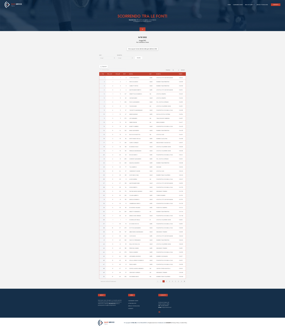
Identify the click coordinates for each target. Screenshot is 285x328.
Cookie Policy (183, 322)
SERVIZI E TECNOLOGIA (134, 306)
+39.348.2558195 (164, 305)
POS (103, 74)
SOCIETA (158, 74)
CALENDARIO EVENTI (133, 300)
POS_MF (118, 74)
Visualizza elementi (175, 70)
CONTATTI (130, 308)
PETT (124, 74)
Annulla (138, 57)
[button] (107, 58)
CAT (150, 74)
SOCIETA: (119, 55)
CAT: (100, 55)
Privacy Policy (175, 322)
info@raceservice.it (166, 307)
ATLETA (131, 74)
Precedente (160, 281)
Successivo (181, 281)
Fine (184, 281)
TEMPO (180, 74)
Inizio (158, 281)
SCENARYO (169, 322)
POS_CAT (109, 74)
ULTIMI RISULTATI (132, 303)
